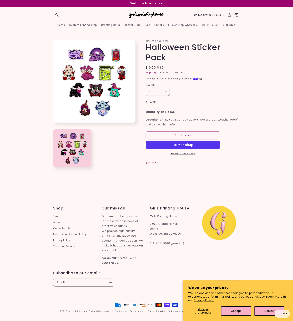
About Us (59, 222)
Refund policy (119, 311)
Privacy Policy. (204, 300)
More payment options (183, 153)
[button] (57, 15)
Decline (269, 311)
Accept (236, 311)
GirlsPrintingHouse (78, 311)
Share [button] (152, 162)
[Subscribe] (110, 283)
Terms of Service (64, 246)
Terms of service (156, 311)
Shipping (151, 72)
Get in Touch (61, 228)
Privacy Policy (62, 240)
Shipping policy (177, 311)
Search (57, 216)
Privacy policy (137, 311)
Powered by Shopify (99, 311)
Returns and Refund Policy (70, 234)
